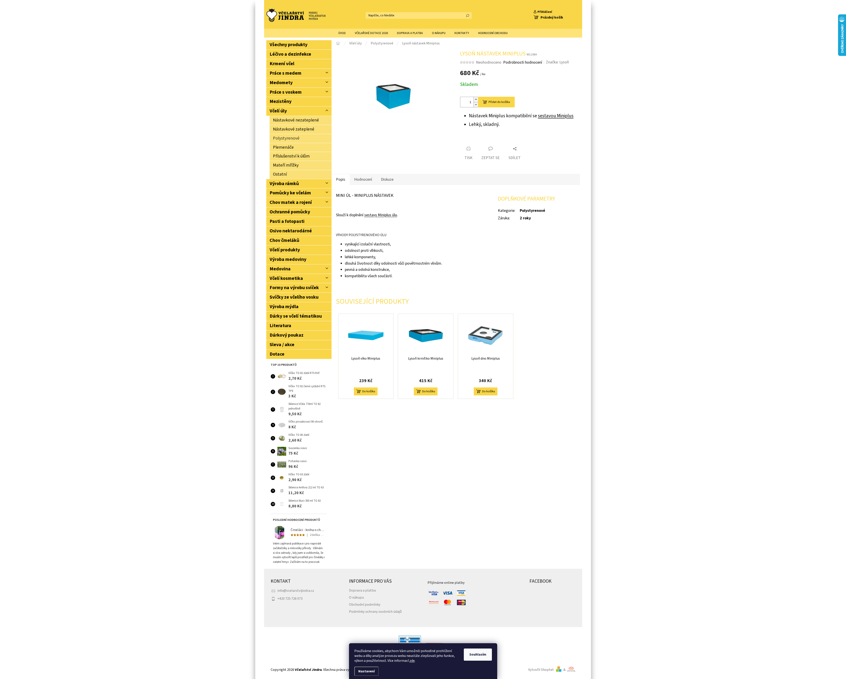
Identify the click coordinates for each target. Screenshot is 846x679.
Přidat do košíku (499, 102)
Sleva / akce (282, 344)
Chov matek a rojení (291, 202)
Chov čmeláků (284, 240)
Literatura (280, 325)
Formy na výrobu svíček (294, 287)
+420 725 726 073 (290, 598)
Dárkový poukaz (286, 335)
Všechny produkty (288, 44)
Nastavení (366, 671)
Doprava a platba (362, 590)
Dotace (277, 354)
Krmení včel (282, 63)
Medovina (280, 269)
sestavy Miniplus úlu (380, 215)
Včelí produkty (285, 250)
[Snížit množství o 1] (476, 104)
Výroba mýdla (284, 306)
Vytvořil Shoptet (541, 669)
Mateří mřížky (286, 165)
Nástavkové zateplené (293, 129)
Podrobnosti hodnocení (522, 62)
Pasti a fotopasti (287, 221)
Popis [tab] (340, 179)
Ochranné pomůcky (290, 212)
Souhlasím (477, 654)
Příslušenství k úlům (291, 156)
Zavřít (486, 141)
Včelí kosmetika (286, 278)
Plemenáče (283, 147)
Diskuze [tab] (387, 179)
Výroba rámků (284, 183)
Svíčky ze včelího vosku (294, 297)
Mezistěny (281, 101)
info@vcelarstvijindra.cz (295, 590)
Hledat (467, 15)
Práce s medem (285, 73)
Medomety (281, 82)
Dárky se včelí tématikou (296, 316)
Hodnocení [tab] (363, 179)
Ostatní (280, 174)
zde (412, 660)
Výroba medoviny (288, 259)
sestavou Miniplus (556, 115)
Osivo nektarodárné (291, 231)
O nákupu (356, 597)
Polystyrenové (286, 138)
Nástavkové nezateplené (296, 120)
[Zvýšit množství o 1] (476, 99)
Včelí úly (278, 111)
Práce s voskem (286, 92)
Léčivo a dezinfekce (290, 54)
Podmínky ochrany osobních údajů (375, 611)
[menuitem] (342, 33)
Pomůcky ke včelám (290, 193)
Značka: (557, 62)
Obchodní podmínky (364, 604)
